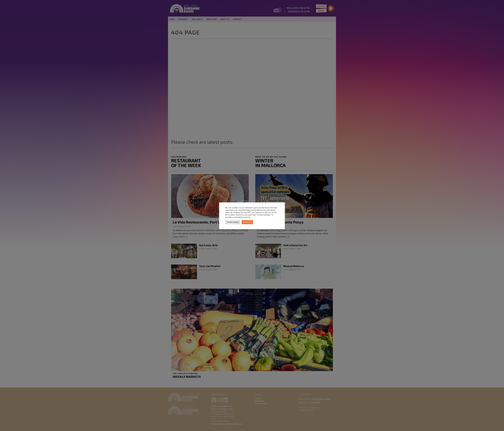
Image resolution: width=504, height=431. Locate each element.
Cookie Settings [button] (233, 222)
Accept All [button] (247, 222)
